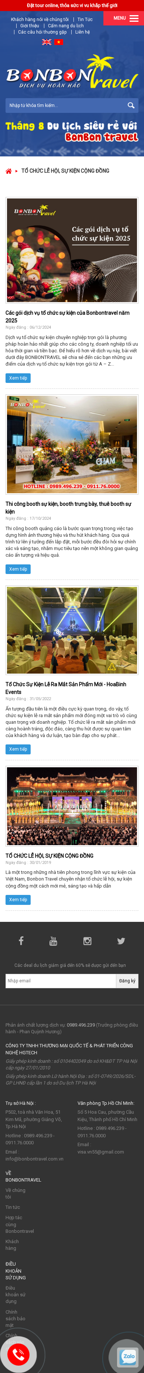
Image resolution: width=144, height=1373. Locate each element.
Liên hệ (82, 32)
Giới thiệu (29, 26)
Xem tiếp (18, 378)
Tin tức (13, 1207)
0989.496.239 (81, 1025)
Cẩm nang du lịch (66, 26)
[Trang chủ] (9, 171)
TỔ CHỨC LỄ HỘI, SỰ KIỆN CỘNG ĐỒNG (49, 856)
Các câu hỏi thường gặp (42, 32)
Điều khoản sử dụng (15, 1294)
